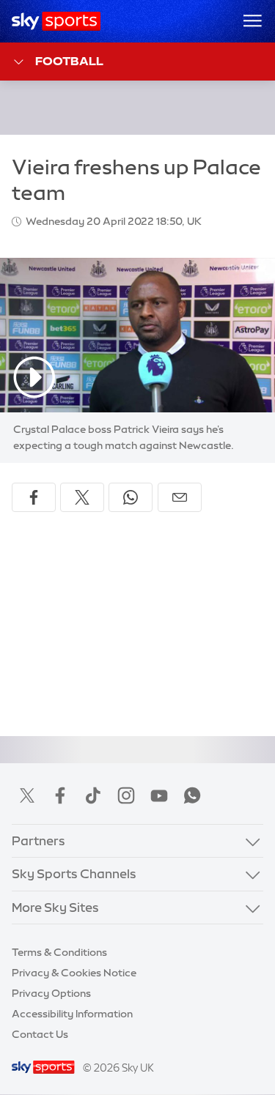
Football (69, 61)
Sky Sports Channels (74, 873)
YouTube (159, 795)
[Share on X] (82, 497)
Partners (38, 840)
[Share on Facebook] (34, 497)
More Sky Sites (55, 907)
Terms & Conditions (59, 952)
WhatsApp (192, 795)
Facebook (60, 795)
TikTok (93, 795)
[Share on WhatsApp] (131, 497)
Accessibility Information (72, 1014)
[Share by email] (180, 497)
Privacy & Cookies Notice (74, 973)
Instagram (126, 795)
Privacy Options (51, 993)
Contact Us (40, 1034)
